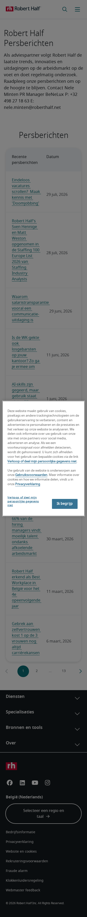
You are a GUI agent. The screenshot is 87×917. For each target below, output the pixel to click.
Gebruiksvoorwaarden (31, 475)
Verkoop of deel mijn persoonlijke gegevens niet (42, 461)
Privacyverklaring (27, 484)
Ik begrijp (65, 503)
